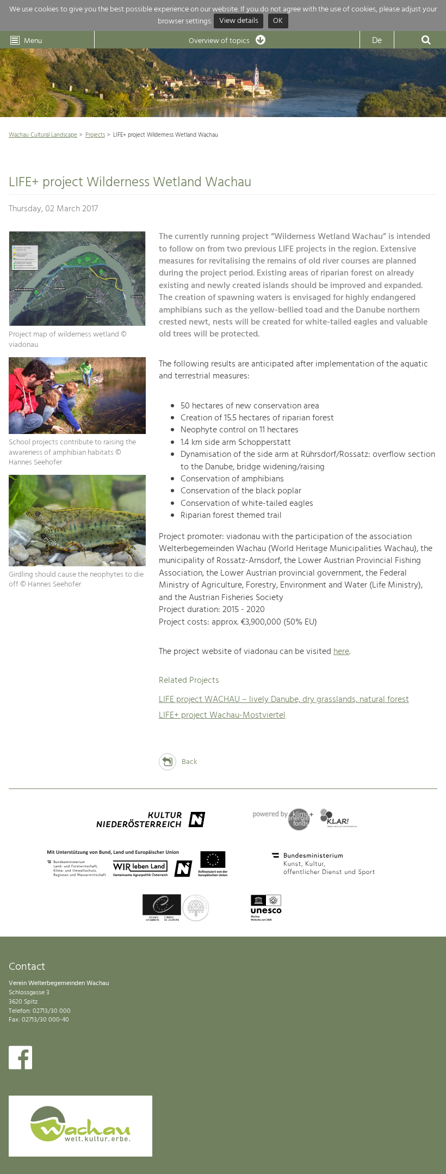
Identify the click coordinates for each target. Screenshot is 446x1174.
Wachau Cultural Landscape (43, 135)
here (341, 652)
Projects (95, 135)
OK (278, 21)
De (377, 41)
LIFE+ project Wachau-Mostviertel (222, 715)
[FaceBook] (20, 1060)
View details (238, 21)
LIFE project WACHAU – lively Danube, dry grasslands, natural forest (284, 700)
